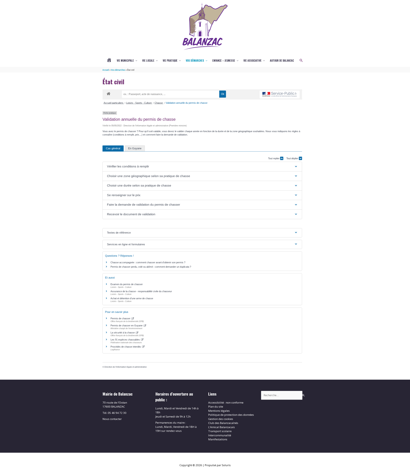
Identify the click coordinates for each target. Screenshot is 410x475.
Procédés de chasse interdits (126, 346)
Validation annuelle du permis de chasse (186, 102)
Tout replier (274, 158)
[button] (301, 60)
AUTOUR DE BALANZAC (282, 60)
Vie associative (252, 60)
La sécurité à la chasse (123, 332)
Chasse (159, 102)
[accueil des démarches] (108, 93)
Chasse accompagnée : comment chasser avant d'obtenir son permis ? (148, 262)
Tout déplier (292, 158)
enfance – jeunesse (223, 60)
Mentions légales (219, 411)
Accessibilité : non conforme (225, 402)
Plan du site (215, 406)
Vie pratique (170, 60)
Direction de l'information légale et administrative (125, 367)
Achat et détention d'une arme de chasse (132, 298)
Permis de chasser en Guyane (127, 325)
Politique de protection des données (231, 415)
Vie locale (148, 60)
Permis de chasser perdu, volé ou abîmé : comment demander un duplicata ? (151, 266)
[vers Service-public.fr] (280, 94)
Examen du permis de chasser (127, 284)
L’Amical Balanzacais (221, 427)
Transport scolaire (220, 431)
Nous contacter (112, 419)
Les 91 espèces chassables (125, 339)
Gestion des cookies (220, 419)
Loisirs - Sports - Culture (139, 102)
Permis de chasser (121, 318)
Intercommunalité (219, 435)
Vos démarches (195, 60)
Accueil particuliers (114, 102)
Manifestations (217, 439)
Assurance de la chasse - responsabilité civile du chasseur (141, 291)
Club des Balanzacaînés (223, 423)
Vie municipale (125, 60)
